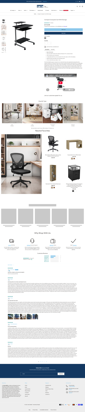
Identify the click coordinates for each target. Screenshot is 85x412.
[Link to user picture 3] (23, 316)
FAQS (46, 390)
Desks (26, 387)
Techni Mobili (29, 404)
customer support (33, 248)
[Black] (73, 191)
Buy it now (63, 33)
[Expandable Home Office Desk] (74, 144)
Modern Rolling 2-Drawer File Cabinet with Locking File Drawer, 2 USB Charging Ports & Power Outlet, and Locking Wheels (74, 185)
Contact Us (47, 394)
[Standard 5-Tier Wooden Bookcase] (53, 173)
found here (48, 248)
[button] (46, 22)
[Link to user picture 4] (29, 316)
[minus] (45, 43)
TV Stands (27, 392)
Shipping (47, 387)
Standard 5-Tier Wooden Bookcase (53, 183)
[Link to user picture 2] (17, 316)
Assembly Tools (48, 385)
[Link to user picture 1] (10, 316)
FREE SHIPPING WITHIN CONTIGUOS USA (33, 1)
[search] (77, 6)
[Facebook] (76, 1)
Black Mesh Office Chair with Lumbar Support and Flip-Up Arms (53, 155)
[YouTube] (79, 1)
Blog (29, 409)
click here (56, 249)
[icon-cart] (82, 6)
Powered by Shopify (36, 404)
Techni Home (27, 394)
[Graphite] (45, 38)
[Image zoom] (24, 36)
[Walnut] (54, 187)
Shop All (26, 396)
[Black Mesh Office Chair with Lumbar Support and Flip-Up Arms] (53, 144)
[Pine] (72, 158)
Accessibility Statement (44, 409)
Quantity (46, 40)
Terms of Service (53, 409)
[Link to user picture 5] (35, 316)
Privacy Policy (35, 409)
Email (24, 373)
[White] (76, 158)
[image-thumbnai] (3, 21)
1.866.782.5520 (72, 386)
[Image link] (21, 164)
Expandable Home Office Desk (74, 154)
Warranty (47, 392)
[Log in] (80, 6)
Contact (70, 389)
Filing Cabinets (27, 390)
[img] (10, 268)
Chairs (26, 385)
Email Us (70, 392)
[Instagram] (78, 1)
